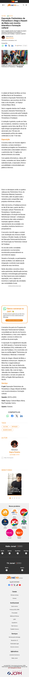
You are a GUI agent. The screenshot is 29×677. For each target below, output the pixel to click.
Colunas (14, 598)
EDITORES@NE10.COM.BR (14, 668)
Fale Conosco (14, 625)
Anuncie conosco (14, 647)
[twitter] (14, 585)
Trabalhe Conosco (14, 629)
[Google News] (21, 46)
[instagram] (11, 585)
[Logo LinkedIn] (12, 46)
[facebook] (9, 585)
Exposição (15, 426)
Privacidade (14, 612)
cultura (5, 426)
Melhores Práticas (14, 616)
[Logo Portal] (13, 5)
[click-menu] (26, 5)
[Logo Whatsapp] (3, 46)
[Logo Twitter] (9, 46)
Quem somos (14, 606)
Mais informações (8, 457)
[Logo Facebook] (6, 46)
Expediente (14, 622)
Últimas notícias (14, 595)
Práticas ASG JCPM (14, 609)
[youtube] (20, 585)
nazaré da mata (7, 430)
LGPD (14, 619)
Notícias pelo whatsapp (14, 637)
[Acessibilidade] (4, 5)
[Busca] (23, 5)
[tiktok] (17, 585)
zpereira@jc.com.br (14, 454)
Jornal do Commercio (14, 655)
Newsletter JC (14, 640)
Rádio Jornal (14, 658)
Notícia (10, 15)
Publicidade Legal (14, 643)
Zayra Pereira (10, 38)
